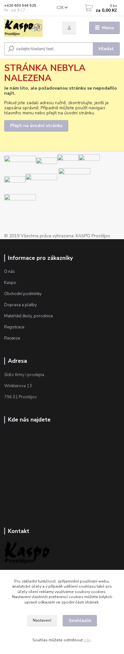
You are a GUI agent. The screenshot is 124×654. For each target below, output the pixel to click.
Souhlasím (80, 620)
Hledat (106, 49)
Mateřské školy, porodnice (28, 316)
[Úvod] (28, 28)
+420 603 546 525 (20, 5)
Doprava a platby (20, 305)
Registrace (14, 327)
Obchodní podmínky (23, 294)
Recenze (12, 338)
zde (87, 640)
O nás (9, 271)
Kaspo (10, 283)
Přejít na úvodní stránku (36, 126)
